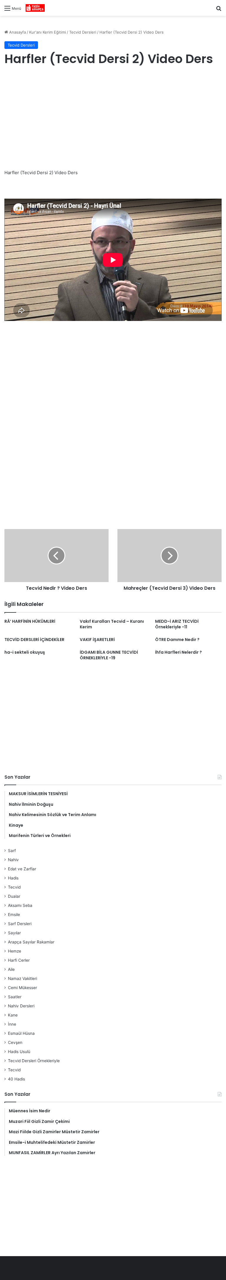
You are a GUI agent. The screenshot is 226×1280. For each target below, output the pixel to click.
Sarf (12, 850)
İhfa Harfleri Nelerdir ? (178, 652)
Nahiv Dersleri (21, 1006)
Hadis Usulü (19, 1051)
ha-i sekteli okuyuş (24, 652)
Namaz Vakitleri (22, 978)
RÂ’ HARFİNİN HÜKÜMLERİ (29, 621)
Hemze (14, 951)
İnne (12, 1024)
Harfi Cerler (19, 960)
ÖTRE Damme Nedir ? (177, 640)
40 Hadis (16, 1079)
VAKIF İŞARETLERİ (97, 640)
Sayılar (14, 932)
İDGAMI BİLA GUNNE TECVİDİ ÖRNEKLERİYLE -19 (109, 655)
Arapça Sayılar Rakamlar (31, 942)
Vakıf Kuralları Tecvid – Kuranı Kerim (112, 624)
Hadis (13, 878)
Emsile (14, 914)
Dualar (14, 896)
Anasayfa (17, 32)
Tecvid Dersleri (82, 32)
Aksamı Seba (20, 905)
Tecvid (14, 887)
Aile (11, 969)
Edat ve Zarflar (22, 868)
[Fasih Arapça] (35, 8)
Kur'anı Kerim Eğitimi (47, 32)
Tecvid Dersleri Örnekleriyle (34, 1060)
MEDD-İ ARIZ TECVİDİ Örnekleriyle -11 (177, 624)
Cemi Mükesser (22, 987)
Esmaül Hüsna (21, 1033)
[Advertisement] (113, 119)
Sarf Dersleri (19, 923)
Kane (13, 1015)
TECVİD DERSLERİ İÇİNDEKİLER (34, 640)
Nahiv (13, 859)
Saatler (14, 996)
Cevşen (15, 1042)
